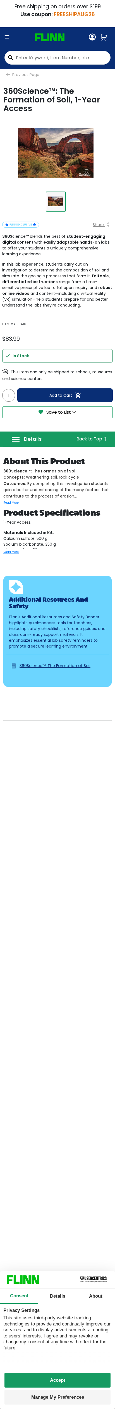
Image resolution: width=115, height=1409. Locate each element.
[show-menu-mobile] (7, 37)
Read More (11, 503)
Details (33, 439)
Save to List (58, 412)
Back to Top (89, 439)
